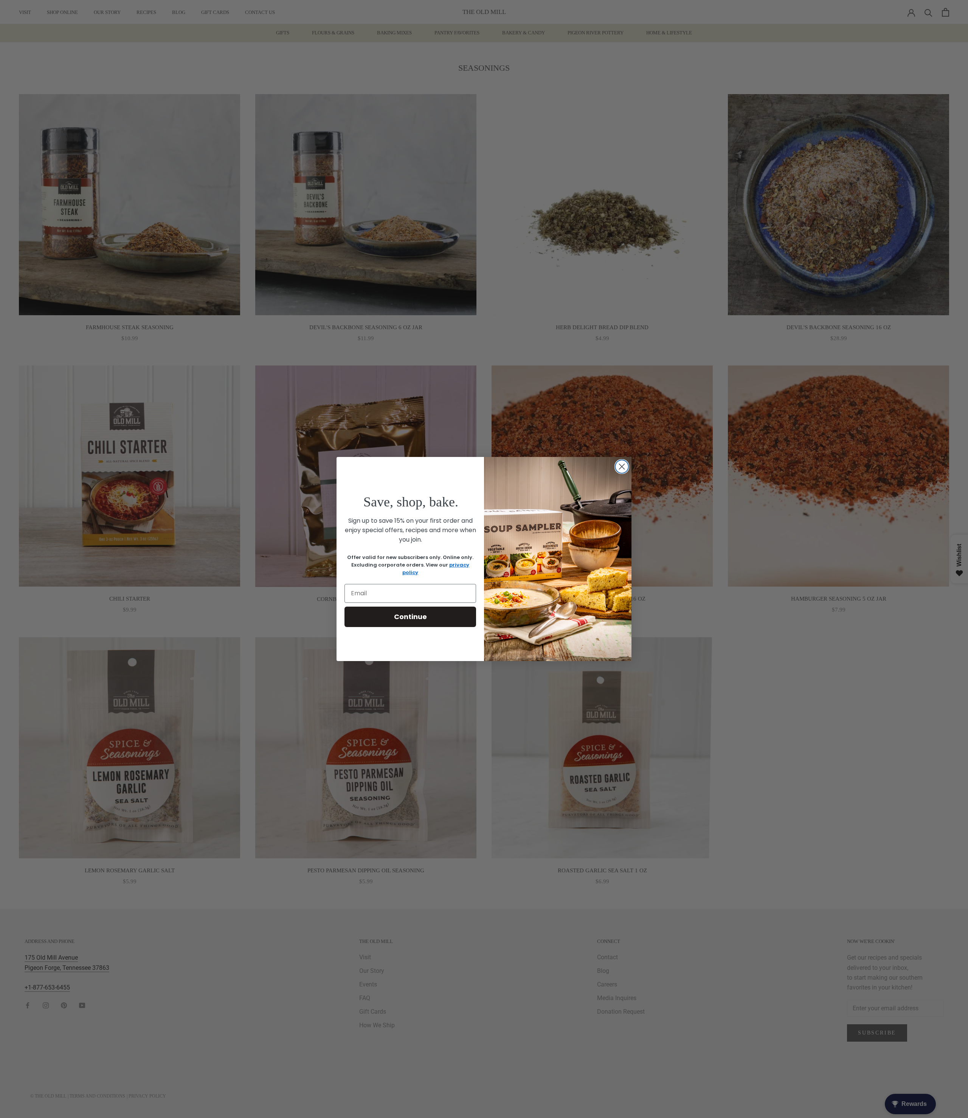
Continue (410, 616)
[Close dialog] (621, 466)
